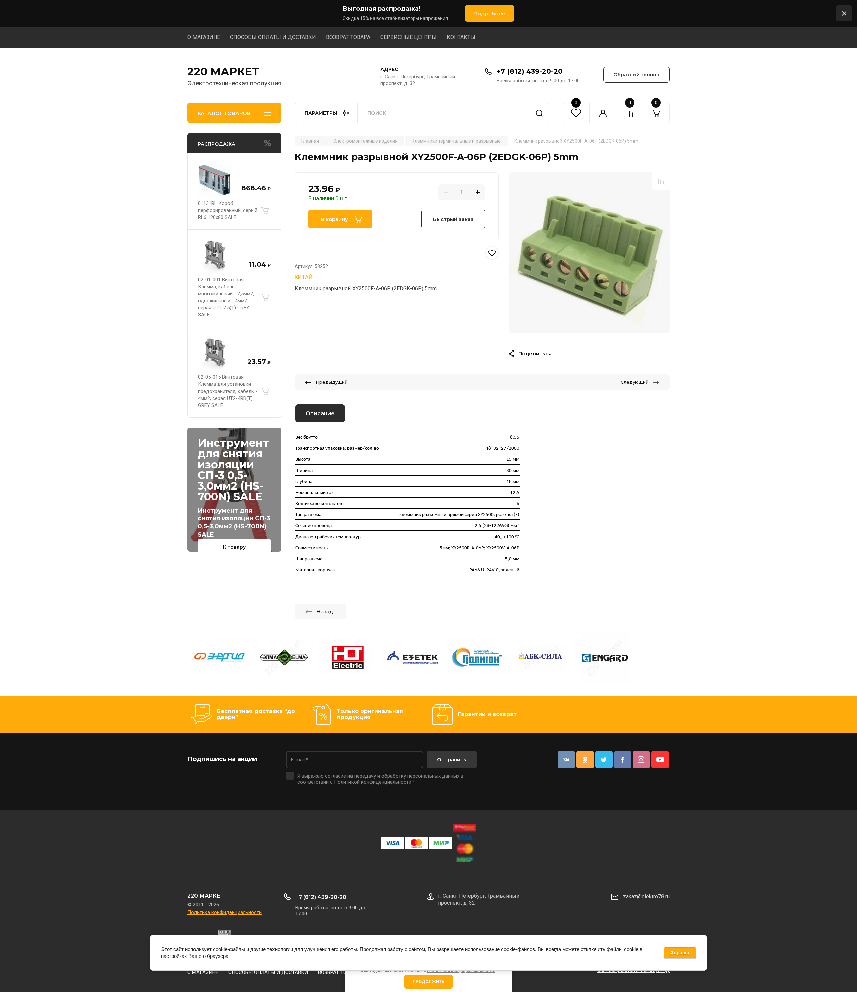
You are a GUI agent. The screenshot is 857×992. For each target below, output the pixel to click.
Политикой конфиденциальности (372, 782)
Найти (539, 113)
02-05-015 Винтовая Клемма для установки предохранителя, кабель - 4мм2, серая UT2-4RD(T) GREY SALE (227, 391)
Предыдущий (331, 382)
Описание (320, 413)
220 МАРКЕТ (223, 71)
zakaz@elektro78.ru (646, 896)
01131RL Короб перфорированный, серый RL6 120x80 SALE (227, 210)
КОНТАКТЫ (461, 37)
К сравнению (661, 181)
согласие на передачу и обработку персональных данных (392, 776)
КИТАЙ (304, 277)
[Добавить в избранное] (397, 253)
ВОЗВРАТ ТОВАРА (348, 37)
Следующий (634, 382)
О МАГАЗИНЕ (203, 37)
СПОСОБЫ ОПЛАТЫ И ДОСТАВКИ (273, 37)
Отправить (451, 759)
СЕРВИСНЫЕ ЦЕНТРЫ (408, 37)
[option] (589, 252)
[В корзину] (265, 210)
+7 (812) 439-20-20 (530, 71)
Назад (324, 611)
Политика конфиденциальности (224, 912)
